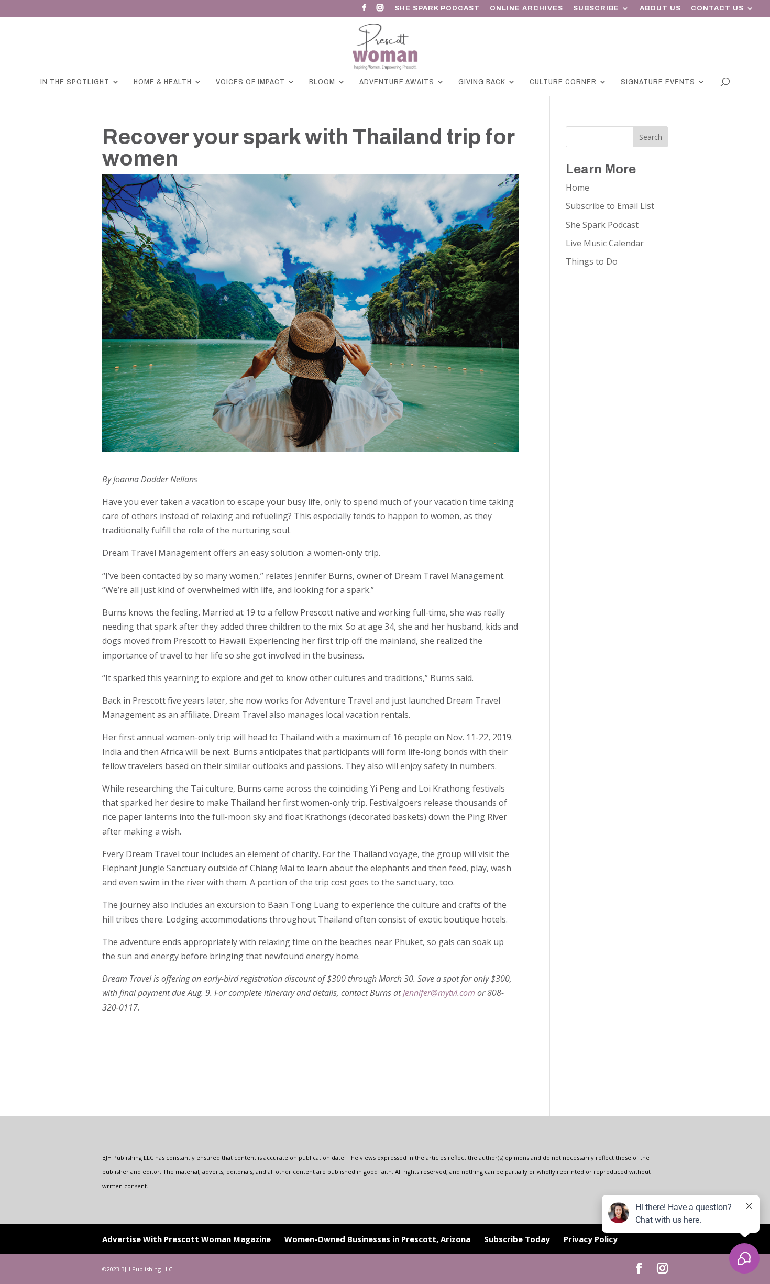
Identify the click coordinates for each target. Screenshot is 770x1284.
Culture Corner (563, 82)
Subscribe (596, 8)
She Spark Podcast (437, 8)
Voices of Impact (250, 82)
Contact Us (717, 8)
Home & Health (163, 82)
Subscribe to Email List (610, 206)
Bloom (322, 82)
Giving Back (481, 82)
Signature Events (658, 82)
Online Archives (526, 8)
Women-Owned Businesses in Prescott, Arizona (377, 1239)
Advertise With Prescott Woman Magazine (186, 1239)
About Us (660, 8)
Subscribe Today (517, 1239)
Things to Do (592, 261)
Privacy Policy (591, 1239)
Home (577, 187)
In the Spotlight (74, 82)
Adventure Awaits (396, 82)
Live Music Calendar (605, 243)
